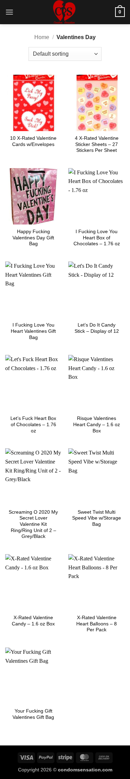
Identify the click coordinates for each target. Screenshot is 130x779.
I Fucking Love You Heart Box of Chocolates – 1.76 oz (96, 237)
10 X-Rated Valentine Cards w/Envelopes (33, 141)
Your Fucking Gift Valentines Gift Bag (33, 714)
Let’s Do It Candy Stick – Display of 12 (97, 328)
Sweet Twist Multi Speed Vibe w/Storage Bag (96, 518)
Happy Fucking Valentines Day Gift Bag (33, 237)
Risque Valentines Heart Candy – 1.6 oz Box (96, 424)
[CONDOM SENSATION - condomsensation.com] (64, 12)
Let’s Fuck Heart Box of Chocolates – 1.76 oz (33, 424)
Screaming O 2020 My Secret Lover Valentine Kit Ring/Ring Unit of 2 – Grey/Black (33, 524)
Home (41, 37)
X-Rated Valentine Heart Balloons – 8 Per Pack (96, 623)
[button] (9, 11)
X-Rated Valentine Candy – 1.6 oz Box (33, 620)
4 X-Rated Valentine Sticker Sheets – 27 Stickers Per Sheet (97, 144)
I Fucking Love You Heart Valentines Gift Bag (33, 331)
